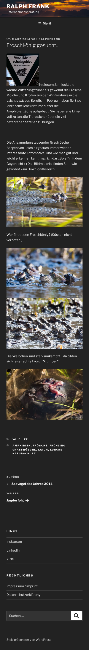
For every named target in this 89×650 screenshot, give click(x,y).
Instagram (14, 542)
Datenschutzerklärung (23, 595)
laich (43, 449)
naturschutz (24, 453)
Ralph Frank (27, 6)
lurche (56, 449)
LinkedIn (13, 550)
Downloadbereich (41, 169)
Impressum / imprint (22, 586)
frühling (58, 445)
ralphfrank (49, 39)
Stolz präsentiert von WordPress (28, 639)
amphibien (22, 445)
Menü (47, 23)
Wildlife (20, 439)
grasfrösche (24, 449)
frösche (40, 445)
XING (10, 559)
